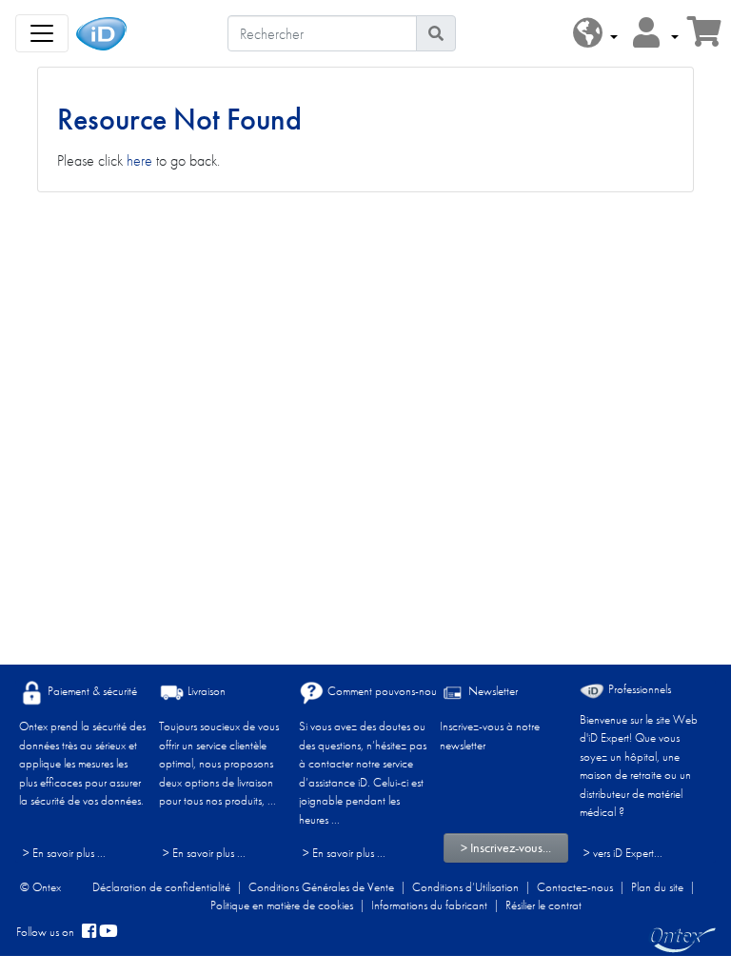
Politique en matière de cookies (281, 905)
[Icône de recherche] (436, 33)
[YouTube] (108, 932)
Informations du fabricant (429, 905)
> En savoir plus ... (64, 853)
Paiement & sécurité (91, 691)
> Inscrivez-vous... (506, 847)
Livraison (205, 691)
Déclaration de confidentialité (161, 887)
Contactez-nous (575, 887)
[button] (595, 34)
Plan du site (657, 887)
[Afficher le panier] (704, 38)
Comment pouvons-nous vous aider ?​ (412, 691)
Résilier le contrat (543, 905)
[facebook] (89, 932)
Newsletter (491, 691)
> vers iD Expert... (622, 853)
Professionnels (638, 689)
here (139, 160)
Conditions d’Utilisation (465, 887)
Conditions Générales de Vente (321, 887)
